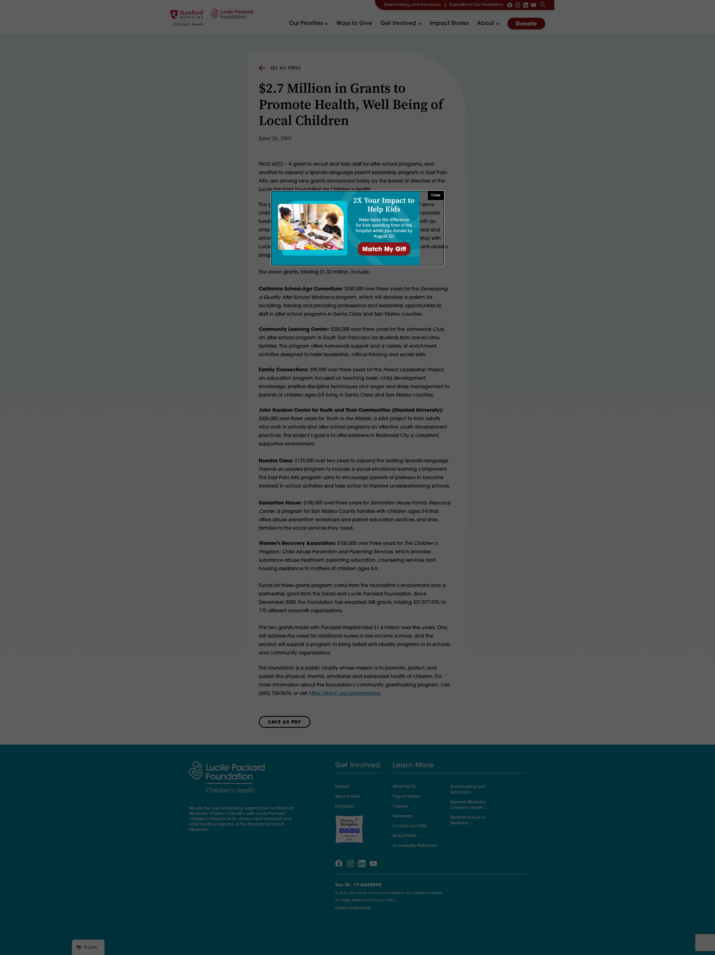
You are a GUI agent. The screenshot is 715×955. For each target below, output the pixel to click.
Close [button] (436, 195)
